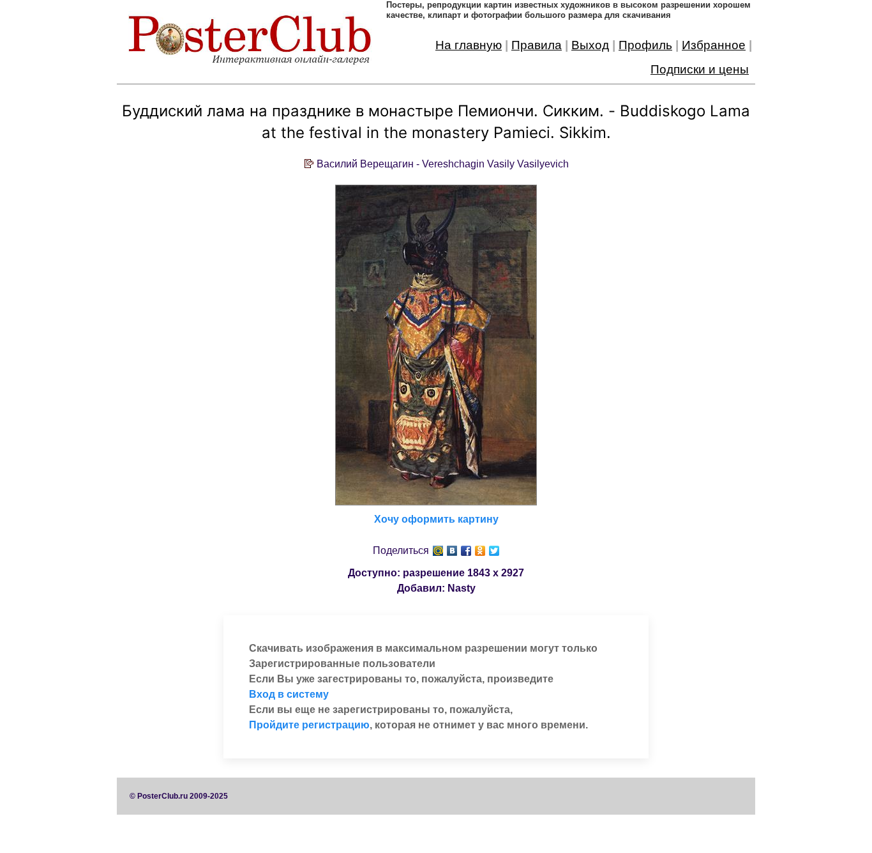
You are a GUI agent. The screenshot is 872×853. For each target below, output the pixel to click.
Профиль (645, 45)
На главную (468, 45)
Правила (536, 45)
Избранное (714, 45)
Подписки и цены (699, 69)
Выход (590, 45)
